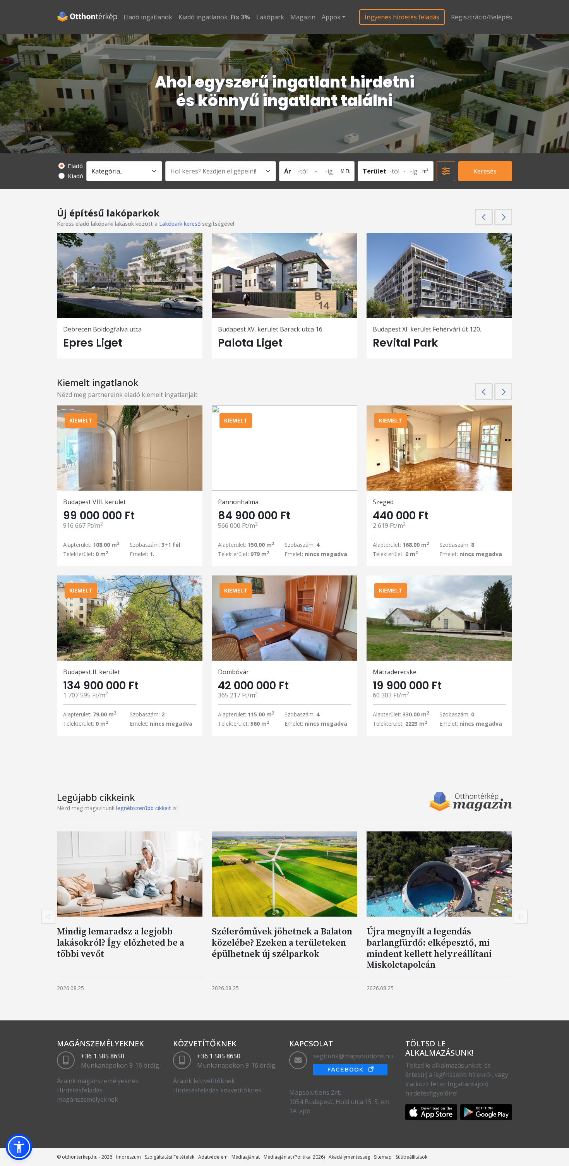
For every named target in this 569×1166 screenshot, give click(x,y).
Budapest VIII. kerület (94, 502)
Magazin (302, 17)
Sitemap (383, 1157)
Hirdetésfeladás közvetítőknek (217, 1090)
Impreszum (128, 1157)
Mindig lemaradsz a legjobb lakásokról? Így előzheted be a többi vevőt (120, 942)
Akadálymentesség (349, 1157)
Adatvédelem (213, 1157)
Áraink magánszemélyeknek (98, 1081)
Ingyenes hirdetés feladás (402, 17)
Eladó (75, 166)
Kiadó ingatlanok (203, 17)
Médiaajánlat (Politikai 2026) (294, 1157)
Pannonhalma (238, 502)
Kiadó (75, 176)
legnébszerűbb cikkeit (143, 808)
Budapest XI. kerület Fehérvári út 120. (427, 329)
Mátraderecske (394, 672)
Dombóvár (233, 672)
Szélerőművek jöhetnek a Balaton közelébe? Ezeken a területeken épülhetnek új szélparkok (282, 942)
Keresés (485, 171)
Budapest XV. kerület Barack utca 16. (271, 329)
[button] (19, 1147)
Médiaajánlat (245, 1157)
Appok (331, 17)
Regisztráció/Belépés (481, 17)
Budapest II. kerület (91, 672)
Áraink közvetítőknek (204, 1081)
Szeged (383, 502)
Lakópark (270, 17)
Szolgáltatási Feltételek (169, 1157)
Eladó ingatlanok (147, 17)
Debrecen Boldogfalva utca (102, 329)
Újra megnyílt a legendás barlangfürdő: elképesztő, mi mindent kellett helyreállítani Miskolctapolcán (429, 948)
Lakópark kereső (180, 223)
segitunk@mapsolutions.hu (353, 1056)
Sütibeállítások (411, 1157)
